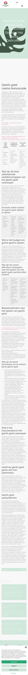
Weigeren (14, 666)
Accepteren (14, 662)
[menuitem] (17, 2)
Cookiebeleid (13, 673)
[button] (26, 647)
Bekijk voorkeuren (14, 670)
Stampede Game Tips (10, 587)
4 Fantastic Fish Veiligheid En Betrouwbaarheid (13, 139)
